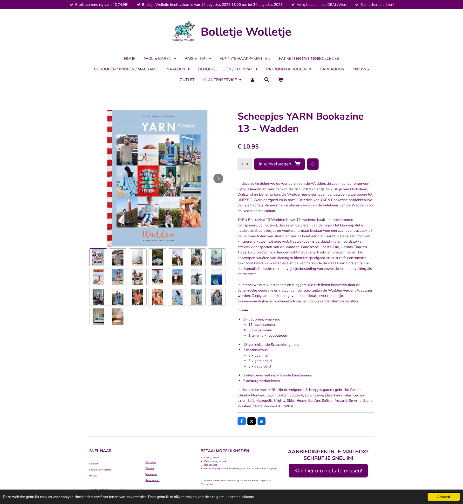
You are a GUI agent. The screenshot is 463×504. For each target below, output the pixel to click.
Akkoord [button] (443, 496)
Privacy (93, 475)
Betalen (149, 468)
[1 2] (245, 164)
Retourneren (152, 480)
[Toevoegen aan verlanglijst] (313, 164)
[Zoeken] (266, 79)
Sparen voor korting (100, 469)
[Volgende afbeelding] (218, 178)
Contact (93, 463)
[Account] (252, 80)
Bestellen (150, 462)
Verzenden (151, 474)
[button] (98, 257)
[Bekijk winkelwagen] (280, 80)
